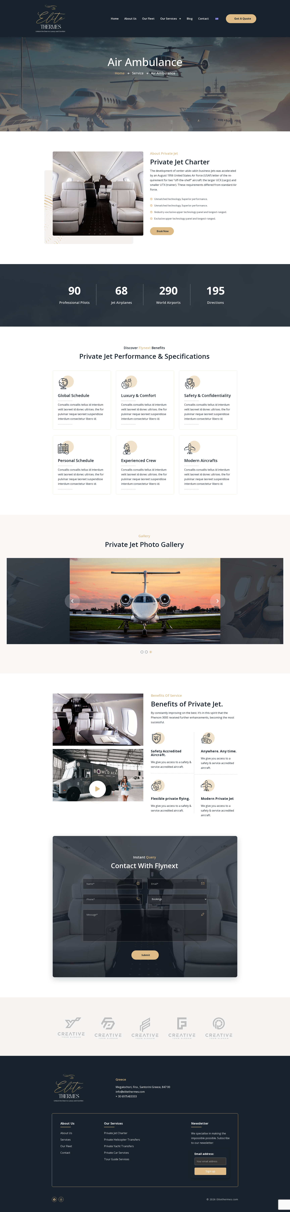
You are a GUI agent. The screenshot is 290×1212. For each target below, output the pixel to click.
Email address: (204, 1154)
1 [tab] (142, 652)
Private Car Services (116, 1153)
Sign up (210, 1171)
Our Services (168, 18)
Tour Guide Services (116, 1159)
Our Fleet (148, 18)
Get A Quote (242, 18)
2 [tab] (146, 652)
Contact (203, 18)
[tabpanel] (145, 601)
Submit (145, 955)
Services (65, 1139)
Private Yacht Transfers (119, 1146)
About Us (130, 18)
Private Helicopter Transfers (122, 1139)
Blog (189, 18)
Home (115, 18)
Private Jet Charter (115, 1133)
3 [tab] (150, 652)
